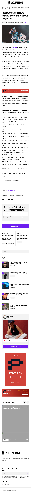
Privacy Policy (21, 217)
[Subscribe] (25, 213)
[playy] (15, 91)
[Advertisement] (15, 369)
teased (15, 47)
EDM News (8, 7)
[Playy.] (15, 393)
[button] (2, 2)
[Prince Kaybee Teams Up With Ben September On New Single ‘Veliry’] (5, 275)
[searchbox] (14, 251)
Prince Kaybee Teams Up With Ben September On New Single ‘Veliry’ (18, 273)
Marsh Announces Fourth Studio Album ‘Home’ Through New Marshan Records (19, 284)
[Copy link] (11, 199)
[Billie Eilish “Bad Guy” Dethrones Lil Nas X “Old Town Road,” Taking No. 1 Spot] (15, 423)
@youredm (10, 316)
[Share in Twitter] (6, 199)
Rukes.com (11, 190)
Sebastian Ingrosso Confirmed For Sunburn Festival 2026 (18, 263)
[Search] (27, 251)
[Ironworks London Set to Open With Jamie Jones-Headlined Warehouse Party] (5, 296)
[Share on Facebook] (3, 199)
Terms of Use (6, 218)
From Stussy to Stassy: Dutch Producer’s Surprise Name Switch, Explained (18, 305)
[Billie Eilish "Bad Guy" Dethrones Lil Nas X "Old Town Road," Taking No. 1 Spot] (22, 238)
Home (3, 7)
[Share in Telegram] (8, 199)
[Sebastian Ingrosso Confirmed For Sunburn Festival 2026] (5, 265)
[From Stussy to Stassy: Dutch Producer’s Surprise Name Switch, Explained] (5, 306)
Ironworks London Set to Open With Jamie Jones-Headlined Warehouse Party (19, 295)
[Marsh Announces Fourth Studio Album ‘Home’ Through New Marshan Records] (5, 285)
